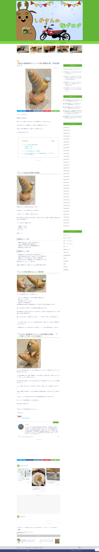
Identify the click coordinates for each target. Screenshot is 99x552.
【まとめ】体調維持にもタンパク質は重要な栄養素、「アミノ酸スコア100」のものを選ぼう (39, 154)
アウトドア (67, 235)
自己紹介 (67, 261)
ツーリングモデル (68, 240)
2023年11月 (67, 133)
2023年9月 (67, 139)
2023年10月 (67, 136)
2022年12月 (67, 165)
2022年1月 (67, 196)
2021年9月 (67, 208)
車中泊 (66, 266)
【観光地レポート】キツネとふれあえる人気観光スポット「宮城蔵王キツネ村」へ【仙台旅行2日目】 (73, 84)
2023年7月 (67, 144)
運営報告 (67, 269)
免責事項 (27, 550)
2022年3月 (67, 191)
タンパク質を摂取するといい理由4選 (32, 151)
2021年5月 (67, 220)
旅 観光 (67, 252)
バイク (66, 246)
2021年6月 (67, 217)
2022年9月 (67, 173)
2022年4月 (67, 188)
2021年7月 (67, 214)
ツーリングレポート (69, 243)
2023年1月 (67, 162)
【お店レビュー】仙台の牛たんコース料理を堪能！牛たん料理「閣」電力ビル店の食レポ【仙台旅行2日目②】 (73, 78)
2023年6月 (67, 147)
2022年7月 (67, 179)
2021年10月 (67, 205)
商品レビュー (67, 249)
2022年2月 (67, 193)
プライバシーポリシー (49, 42)
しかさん (76, 104)
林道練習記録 (67, 255)
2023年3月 (67, 156)
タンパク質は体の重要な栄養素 (31, 144)
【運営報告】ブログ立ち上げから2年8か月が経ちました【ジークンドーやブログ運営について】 (73, 89)
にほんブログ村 (25, 418)
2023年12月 (67, 130)
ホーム (35, 42)
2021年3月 (67, 225)
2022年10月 (67, 170)
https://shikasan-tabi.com (27, 436)
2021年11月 (67, 202)
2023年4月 (67, 153)
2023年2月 (67, 159)
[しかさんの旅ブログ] (49, 39)
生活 (66, 258)
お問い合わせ (63, 42)
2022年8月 (67, 176)
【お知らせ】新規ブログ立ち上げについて (73, 69)
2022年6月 (67, 182)
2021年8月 (67, 211)
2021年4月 (67, 222)
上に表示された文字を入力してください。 (25, 532)
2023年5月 (67, 150)
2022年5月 (67, 185)
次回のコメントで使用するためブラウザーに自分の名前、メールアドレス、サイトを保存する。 (38, 527)
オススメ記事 (67, 237)
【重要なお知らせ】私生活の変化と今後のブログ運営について (73, 73)
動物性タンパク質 (28, 148)
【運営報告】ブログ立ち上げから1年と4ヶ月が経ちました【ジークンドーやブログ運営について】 (73, 117)
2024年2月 (67, 127)
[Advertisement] (38, 165)
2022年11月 (67, 167)
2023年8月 (67, 141)
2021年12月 (67, 199)
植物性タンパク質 (28, 146)
